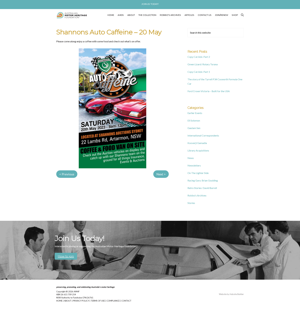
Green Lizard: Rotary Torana (203, 64)
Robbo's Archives (197, 195)
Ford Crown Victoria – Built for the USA (209, 91)
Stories (191, 202)
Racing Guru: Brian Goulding (203, 180)
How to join (66, 256)
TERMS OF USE (98, 300)
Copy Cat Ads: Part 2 (199, 56)
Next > (161, 174)
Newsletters (194, 165)
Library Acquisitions (198, 150)
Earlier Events (195, 112)
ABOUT (67, 300)
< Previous (66, 174)
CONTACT (126, 300)
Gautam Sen (194, 127)
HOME (59, 300)
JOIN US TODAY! (150, 4)
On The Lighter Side (198, 172)
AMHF (77, 291)
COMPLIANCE (113, 300)
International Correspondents (203, 135)
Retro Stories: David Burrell (202, 187)
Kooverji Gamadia (197, 142)
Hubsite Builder (237, 294)
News (191, 157)
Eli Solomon (194, 120)
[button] (242, 15)
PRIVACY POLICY (81, 300)
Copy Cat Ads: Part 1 (199, 71)
